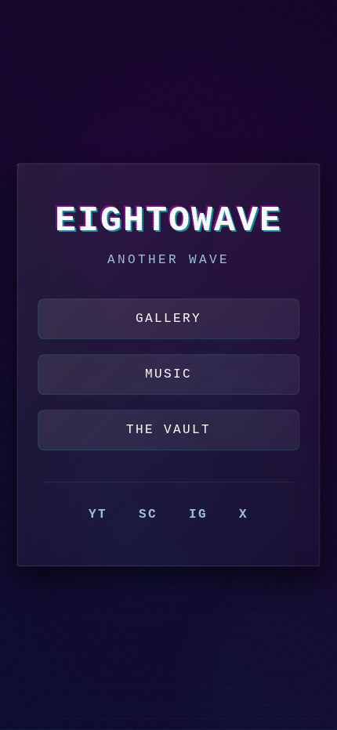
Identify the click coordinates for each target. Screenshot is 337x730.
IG (198, 515)
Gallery (168, 319)
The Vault (168, 431)
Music (168, 375)
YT (98, 515)
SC (148, 515)
